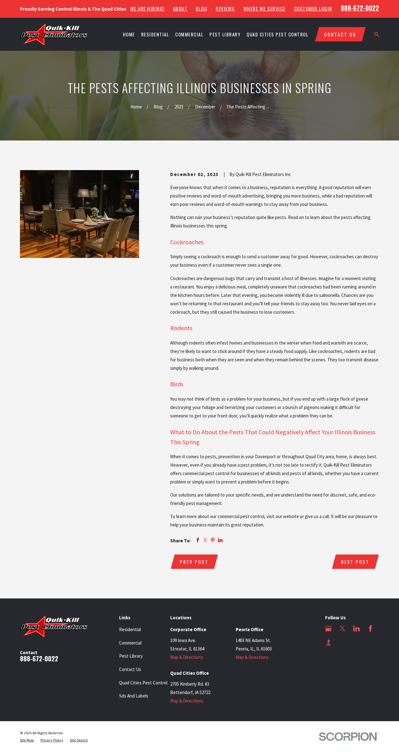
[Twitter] (342, 628)
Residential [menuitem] (155, 34)
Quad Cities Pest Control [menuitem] (277, 34)
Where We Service (264, 8)
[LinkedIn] (356, 628)
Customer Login (313, 8)
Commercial (130, 643)
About (180, 8)
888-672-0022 (360, 8)
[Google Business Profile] (328, 628)
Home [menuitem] (129, 34)
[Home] (54, 34)
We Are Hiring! (147, 8)
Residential (130, 629)
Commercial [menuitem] (189, 34)
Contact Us (130, 669)
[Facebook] (370, 628)
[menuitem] (27, 740)
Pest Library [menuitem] (224, 34)
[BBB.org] (328, 642)
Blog (201, 8)
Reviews (225, 8)
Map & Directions (186, 657)
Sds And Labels (133, 696)
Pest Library (131, 656)
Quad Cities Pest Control (143, 683)
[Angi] (342, 642)
